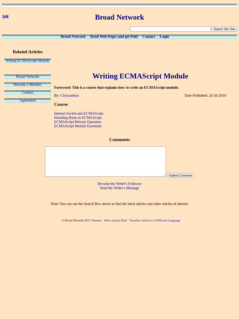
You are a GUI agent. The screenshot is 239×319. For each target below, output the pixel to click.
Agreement (27, 100)
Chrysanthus (69, 95)
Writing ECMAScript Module (27, 61)
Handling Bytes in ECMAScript (78, 118)
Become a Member (28, 84)
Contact (148, 37)
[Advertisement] (140, 54)
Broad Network (73, 37)
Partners (97, 220)
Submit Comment (180, 175)
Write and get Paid (115, 220)
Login (164, 37)
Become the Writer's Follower (119, 184)
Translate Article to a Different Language (154, 220)
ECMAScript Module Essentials (78, 126)
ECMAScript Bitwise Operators (77, 122)
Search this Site (224, 29)
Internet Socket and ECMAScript (78, 113)
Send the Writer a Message (119, 188)
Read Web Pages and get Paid (114, 37)
